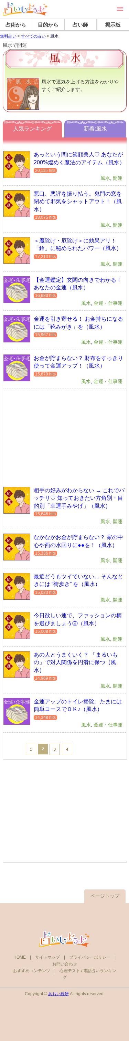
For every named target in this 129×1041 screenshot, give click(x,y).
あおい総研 (58, 993)
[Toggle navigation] (120, 8)
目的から (48, 25)
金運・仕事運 (108, 303)
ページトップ (104, 896)
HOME (19, 957)
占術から (16, 25)
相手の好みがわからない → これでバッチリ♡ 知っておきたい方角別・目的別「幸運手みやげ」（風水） (79, 498)
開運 (117, 178)
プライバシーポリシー (89, 957)
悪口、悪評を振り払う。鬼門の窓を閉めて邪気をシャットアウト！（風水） (78, 201)
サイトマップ (47, 957)
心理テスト (70, 970)
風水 (105, 178)
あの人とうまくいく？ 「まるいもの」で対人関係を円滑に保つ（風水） (76, 662)
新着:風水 (95, 129)
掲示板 (113, 25)
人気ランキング (32, 129)
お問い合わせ (64, 964)
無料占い (8, 36)
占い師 (80, 25)
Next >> (84, 749)
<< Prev (13, 749)
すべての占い (33, 36)
